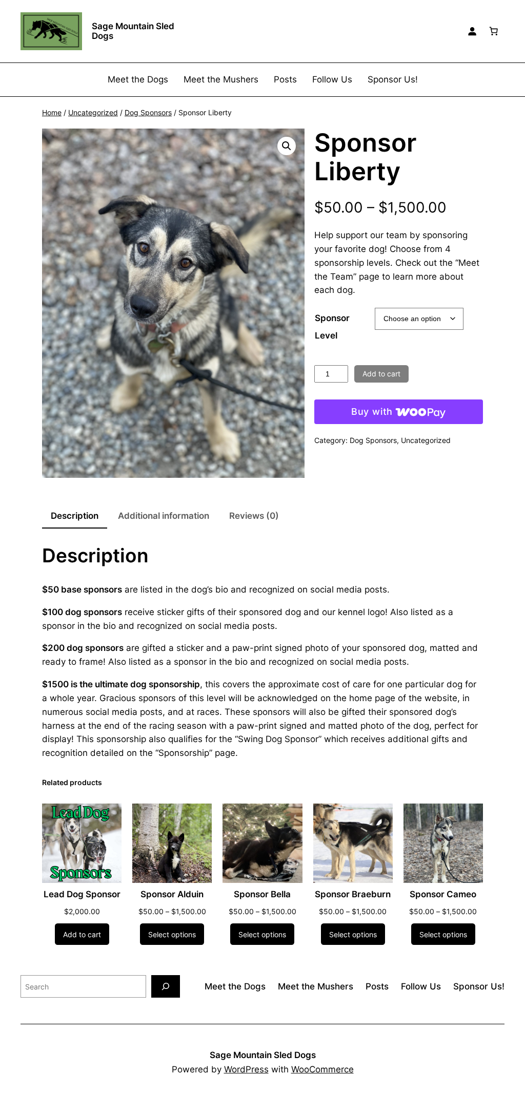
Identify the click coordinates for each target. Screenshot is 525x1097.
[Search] (165, 986)
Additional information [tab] (163, 516)
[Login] (472, 31)
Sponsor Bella (262, 894)
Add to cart (381, 373)
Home (52, 112)
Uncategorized (93, 112)
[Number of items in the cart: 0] (493, 31)
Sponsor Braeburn (353, 894)
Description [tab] (74, 516)
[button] (286, 146)
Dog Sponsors (148, 112)
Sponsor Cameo (443, 894)
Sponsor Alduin (172, 894)
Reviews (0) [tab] (254, 516)
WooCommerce (322, 1069)
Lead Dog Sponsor (82, 894)
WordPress (246, 1069)
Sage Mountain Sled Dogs (133, 31)
